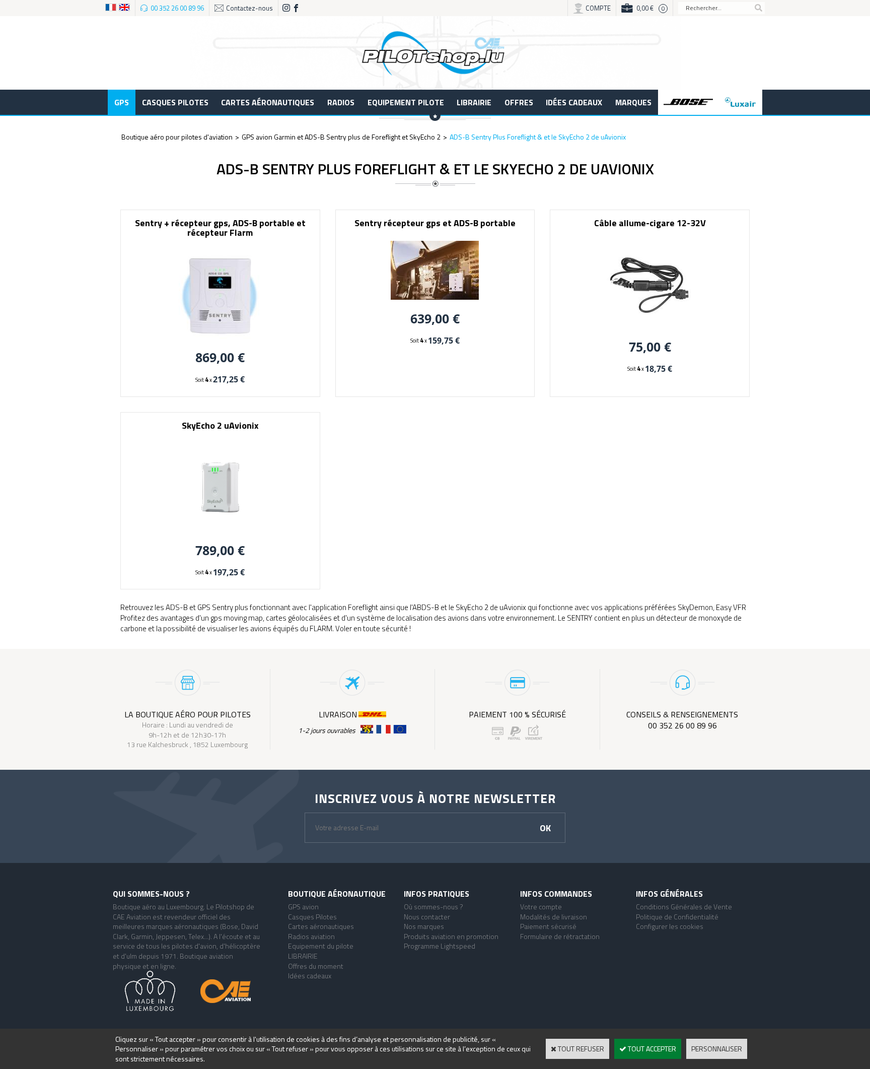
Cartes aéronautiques (267, 102)
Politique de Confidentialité (677, 916)
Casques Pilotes (175, 102)
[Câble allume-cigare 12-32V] (649, 325)
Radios (340, 102)
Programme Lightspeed (439, 946)
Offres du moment (315, 966)
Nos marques (424, 926)
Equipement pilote (406, 102)
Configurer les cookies (669, 926)
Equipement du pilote (320, 946)
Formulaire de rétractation (560, 936)
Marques (633, 102)
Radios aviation (311, 936)
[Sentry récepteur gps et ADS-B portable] (435, 297)
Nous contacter (427, 916)
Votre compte (541, 906)
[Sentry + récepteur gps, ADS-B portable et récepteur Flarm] (220, 336)
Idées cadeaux (574, 102)
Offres (518, 102)
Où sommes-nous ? (433, 906)
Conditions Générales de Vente (684, 906)
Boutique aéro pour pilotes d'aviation (177, 136)
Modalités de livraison (553, 916)
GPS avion (303, 906)
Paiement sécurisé (548, 926)
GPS (121, 102)
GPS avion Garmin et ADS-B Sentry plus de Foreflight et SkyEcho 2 (341, 136)
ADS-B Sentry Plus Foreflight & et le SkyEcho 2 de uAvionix (538, 136)
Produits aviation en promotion (451, 936)
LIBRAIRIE (474, 102)
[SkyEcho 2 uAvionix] (220, 528)
